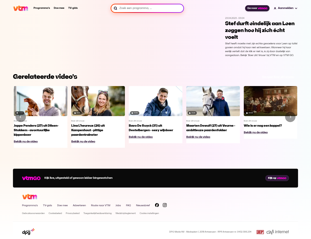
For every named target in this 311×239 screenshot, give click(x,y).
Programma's (42, 8)
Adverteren (79, 205)
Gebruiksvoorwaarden (33, 213)
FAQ (128, 205)
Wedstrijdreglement (125, 213)
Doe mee (59, 8)
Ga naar (252, 8)
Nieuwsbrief (143, 205)
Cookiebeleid (55, 213)
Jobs (118, 205)
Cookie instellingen (149, 213)
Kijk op (272, 178)
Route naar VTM (100, 205)
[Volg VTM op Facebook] (157, 205)
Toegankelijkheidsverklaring (97, 213)
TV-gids (73, 8)
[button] (285, 8)
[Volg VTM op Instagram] (165, 205)
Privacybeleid (73, 213)
